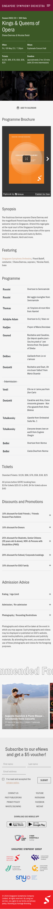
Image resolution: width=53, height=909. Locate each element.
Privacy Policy (13, 802)
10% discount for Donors (13, 527)
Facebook (39, 802)
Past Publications (13, 797)
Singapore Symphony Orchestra (16, 258)
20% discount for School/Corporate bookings (23, 554)
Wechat (39, 806)
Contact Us (13, 793)
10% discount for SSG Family (15, 565)
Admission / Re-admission (14, 604)
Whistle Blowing (13, 806)
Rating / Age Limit (10, 594)
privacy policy (12, 782)
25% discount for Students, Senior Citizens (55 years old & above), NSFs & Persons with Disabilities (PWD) (22, 541)
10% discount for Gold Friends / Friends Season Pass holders (20, 515)
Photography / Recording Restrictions (19, 615)
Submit (44, 780)
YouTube (40, 793)
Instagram (40, 797)
